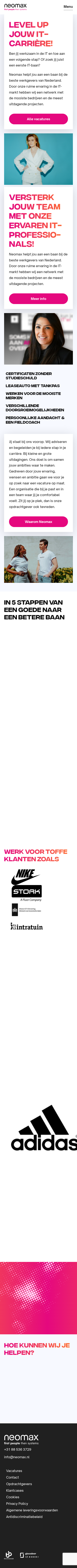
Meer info (38, 299)
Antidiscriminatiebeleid (24, 1516)
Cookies (12, 1497)
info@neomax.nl (16, 1457)
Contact (12, 1477)
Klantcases (15, 1490)
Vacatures (14, 1470)
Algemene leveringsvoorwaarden (32, 1510)
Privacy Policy (17, 1503)
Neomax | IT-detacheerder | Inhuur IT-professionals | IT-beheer (15, 7)
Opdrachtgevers (19, 1484)
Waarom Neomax (38, 522)
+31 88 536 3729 (17, 1449)
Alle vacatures (38, 119)
